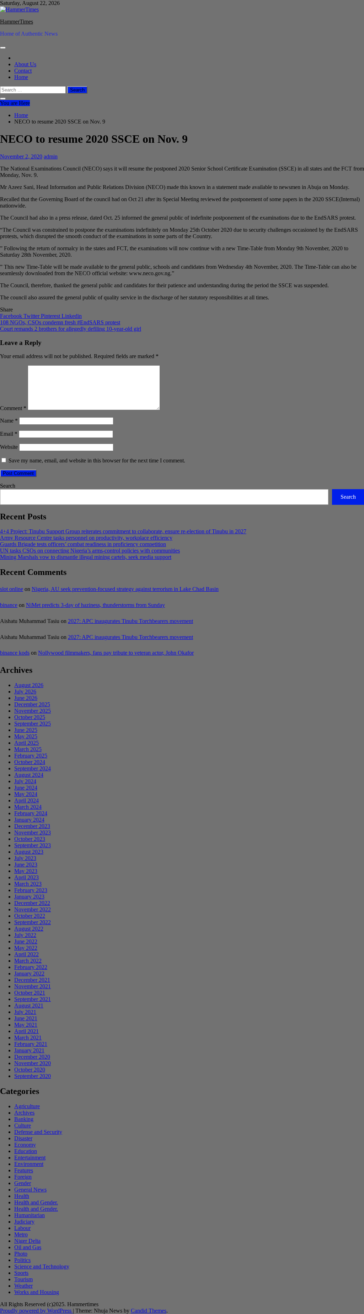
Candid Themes (148, 1311)
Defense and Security (38, 1132)
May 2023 (25, 871)
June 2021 (25, 1018)
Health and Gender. (36, 1202)
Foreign (23, 1177)
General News (30, 1190)
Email (8, 434)
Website (9, 447)
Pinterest (51, 316)
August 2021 (28, 1005)
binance (8, 605)
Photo (20, 1254)
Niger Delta (27, 1241)
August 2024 (28, 775)
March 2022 (28, 961)
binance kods (15, 653)
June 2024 (25, 788)
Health (21, 1196)
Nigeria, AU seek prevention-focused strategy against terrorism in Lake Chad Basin (125, 589)
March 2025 (28, 749)
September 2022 (32, 922)
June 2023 (25, 865)
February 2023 (30, 890)
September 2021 (32, 999)
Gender (22, 1183)
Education (25, 1151)
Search (7, 486)
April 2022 (26, 954)
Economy (25, 1145)
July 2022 (25, 935)
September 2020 (32, 1076)
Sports (21, 1273)
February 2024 (30, 813)
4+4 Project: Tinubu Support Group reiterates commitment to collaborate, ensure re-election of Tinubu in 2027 (123, 531)
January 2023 (29, 897)
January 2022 (29, 973)
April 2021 (26, 1031)
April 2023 (26, 877)
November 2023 (32, 832)
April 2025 (26, 743)
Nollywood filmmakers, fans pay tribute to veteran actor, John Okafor (116, 653)
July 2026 (25, 692)
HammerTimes (16, 22)
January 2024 (29, 820)
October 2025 (29, 717)
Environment (28, 1164)
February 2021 (30, 1044)
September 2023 (32, 845)
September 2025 (32, 724)
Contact (23, 71)
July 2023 (25, 858)
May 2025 (25, 736)
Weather (23, 1286)
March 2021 (28, 1038)
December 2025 (32, 704)
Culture (22, 1125)
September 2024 (32, 768)
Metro (21, 1234)
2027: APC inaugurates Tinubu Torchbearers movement (130, 621)
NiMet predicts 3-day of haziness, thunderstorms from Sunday (95, 605)
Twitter (32, 316)
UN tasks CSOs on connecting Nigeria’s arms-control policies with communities (90, 551)
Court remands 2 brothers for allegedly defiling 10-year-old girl (70, 329)
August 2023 (28, 852)
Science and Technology (41, 1266)
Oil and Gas (27, 1247)
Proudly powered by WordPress (36, 1311)
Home (21, 77)
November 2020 (32, 1063)
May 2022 (25, 948)
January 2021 (29, 1050)
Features (23, 1170)
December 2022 (32, 903)
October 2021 (29, 993)
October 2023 (29, 839)
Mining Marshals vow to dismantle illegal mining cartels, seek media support (85, 557)
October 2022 (29, 916)
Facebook (11, 316)
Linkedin (71, 316)
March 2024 (28, 807)
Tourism (23, 1279)
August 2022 (28, 929)
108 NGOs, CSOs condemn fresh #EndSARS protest (60, 322)
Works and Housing (36, 1292)
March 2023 (28, 884)
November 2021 (32, 986)
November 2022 (32, 909)
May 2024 (25, 794)
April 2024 (26, 800)
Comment (13, 408)
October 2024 (29, 762)
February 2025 (30, 756)
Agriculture (27, 1106)
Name (9, 421)
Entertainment (30, 1158)
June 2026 (25, 698)
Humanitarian (29, 1215)
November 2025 (32, 711)
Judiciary (24, 1222)
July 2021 (25, 1012)
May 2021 (25, 1025)
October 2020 (29, 1070)
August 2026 (28, 685)
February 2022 (30, 967)
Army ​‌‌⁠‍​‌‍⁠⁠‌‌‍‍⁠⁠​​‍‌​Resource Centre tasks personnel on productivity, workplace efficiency (86, 538)
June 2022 (25, 941)
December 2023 (32, 826)
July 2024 (25, 781)
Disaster (23, 1138)
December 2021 (32, 980)
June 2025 (25, 730)
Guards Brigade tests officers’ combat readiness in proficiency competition (83, 544)
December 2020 (32, 1057)
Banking (23, 1119)
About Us (25, 64)
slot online (11, 589)
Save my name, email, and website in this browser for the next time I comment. (97, 460)
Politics (22, 1260)
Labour (22, 1228)
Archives (24, 1113)
